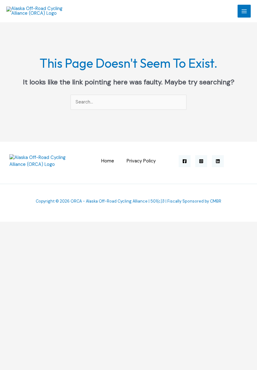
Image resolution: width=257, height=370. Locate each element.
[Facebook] (185, 161)
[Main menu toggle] (244, 11)
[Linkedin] (218, 161)
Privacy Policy (141, 161)
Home (107, 161)
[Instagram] (201, 161)
